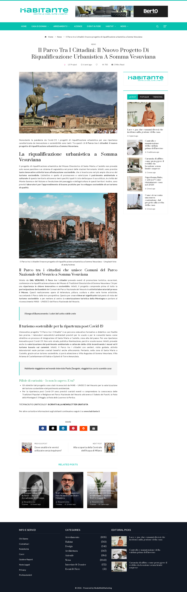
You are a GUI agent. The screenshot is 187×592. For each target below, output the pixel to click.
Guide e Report (26, 559)
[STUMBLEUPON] (83, 428)
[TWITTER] (53, 428)
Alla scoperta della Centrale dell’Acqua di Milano (87, 447)
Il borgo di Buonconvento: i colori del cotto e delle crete (50, 313)
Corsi (21, 554)
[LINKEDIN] (63, 428)
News (93, 44)
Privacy (22, 570)
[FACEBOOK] (43, 428)
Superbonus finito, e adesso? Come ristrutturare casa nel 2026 (154, 181)
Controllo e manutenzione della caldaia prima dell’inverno (154, 145)
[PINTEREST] (73, 428)
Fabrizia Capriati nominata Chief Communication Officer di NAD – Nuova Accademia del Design (33, 493)
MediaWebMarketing (103, 588)
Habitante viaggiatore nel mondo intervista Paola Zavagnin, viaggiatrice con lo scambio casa (68, 368)
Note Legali (24, 564)
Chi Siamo (23, 538)
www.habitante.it (92, 411)
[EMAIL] (93, 428)
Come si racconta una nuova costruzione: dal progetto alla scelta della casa (154, 200)
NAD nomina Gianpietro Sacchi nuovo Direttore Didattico (67, 495)
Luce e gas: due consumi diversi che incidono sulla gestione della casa (145, 131)
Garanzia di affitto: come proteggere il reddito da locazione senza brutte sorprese (154, 163)
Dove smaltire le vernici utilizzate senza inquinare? (48, 447)
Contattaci (24, 544)
